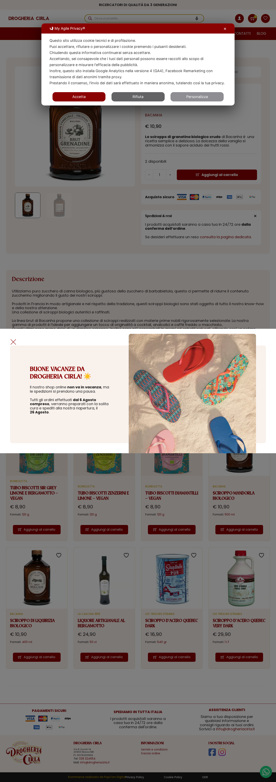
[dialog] (138, 64)
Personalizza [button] (197, 97)
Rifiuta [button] (138, 97)
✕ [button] (224, 29)
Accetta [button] (79, 97)
